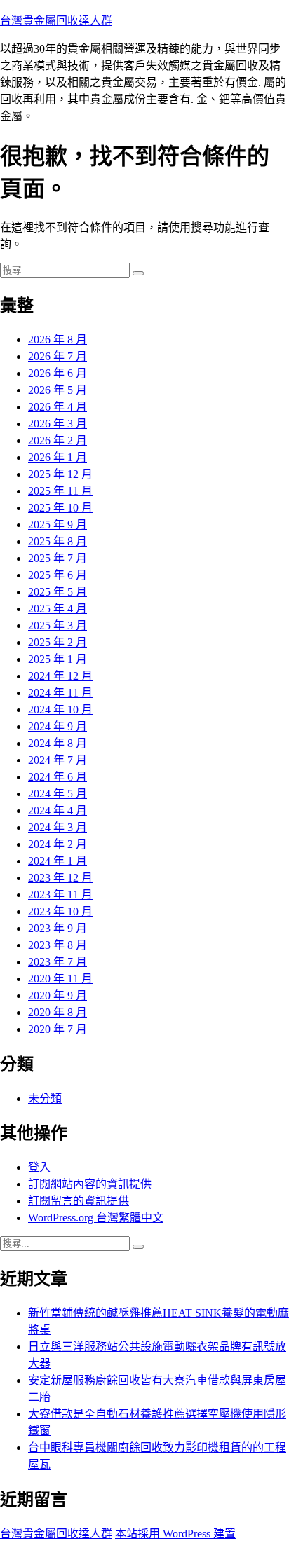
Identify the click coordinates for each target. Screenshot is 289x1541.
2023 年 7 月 (57, 962)
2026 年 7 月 (57, 356)
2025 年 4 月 (57, 609)
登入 (39, 1167)
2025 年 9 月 (57, 524)
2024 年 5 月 (57, 794)
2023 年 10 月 (60, 911)
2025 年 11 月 (60, 491)
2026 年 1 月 (57, 457)
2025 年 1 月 (57, 659)
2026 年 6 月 (57, 373)
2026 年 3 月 (57, 424)
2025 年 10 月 (60, 508)
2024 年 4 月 (57, 810)
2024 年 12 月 (60, 676)
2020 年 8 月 (57, 1012)
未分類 (45, 1098)
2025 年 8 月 (57, 541)
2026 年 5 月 (57, 390)
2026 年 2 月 (57, 440)
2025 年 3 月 (57, 625)
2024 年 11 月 (60, 693)
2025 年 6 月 (57, 575)
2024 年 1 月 (57, 861)
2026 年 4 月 (57, 407)
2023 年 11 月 (60, 894)
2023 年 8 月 (57, 945)
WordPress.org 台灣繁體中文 (95, 1218)
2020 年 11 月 (60, 979)
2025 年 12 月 (60, 474)
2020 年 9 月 (57, 995)
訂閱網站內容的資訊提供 (90, 1184)
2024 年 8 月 (57, 743)
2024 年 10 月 (60, 709)
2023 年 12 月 (60, 878)
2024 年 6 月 (57, 777)
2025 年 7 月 (57, 558)
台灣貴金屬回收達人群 (56, 21)
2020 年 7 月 (57, 1029)
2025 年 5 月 (57, 592)
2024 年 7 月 (57, 760)
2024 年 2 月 (57, 844)
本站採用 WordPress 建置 (175, 1534)
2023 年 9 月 (57, 928)
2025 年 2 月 (57, 642)
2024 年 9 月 (57, 726)
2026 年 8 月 (57, 339)
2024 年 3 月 (57, 827)
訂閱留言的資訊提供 (78, 1201)
